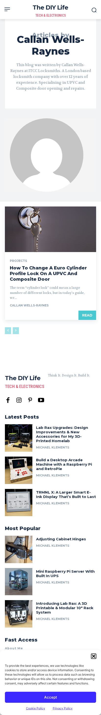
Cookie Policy (35, 708)
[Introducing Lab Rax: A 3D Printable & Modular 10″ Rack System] (18, 614)
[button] (93, 656)
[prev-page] (8, 330)
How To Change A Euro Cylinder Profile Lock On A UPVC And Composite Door (48, 273)
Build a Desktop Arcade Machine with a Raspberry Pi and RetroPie (64, 464)
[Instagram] (19, 400)
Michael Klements (52, 447)
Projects (18, 260)
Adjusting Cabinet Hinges (61, 539)
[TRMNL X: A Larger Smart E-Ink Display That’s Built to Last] (18, 502)
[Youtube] (41, 400)
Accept (50, 697)
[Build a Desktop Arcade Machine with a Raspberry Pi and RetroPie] (18, 470)
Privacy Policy (63, 708)
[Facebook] (8, 400)
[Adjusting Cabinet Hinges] (18, 549)
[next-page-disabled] (16, 330)
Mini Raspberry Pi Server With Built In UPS (65, 573)
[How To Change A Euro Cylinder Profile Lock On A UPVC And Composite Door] (50, 229)
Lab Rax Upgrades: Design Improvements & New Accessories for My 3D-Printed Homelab (62, 434)
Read (87, 315)
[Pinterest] (30, 400)
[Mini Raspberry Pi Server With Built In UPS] (18, 581)
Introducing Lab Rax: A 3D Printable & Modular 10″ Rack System (64, 608)
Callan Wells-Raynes (29, 305)
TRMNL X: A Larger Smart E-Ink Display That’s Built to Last (66, 494)
